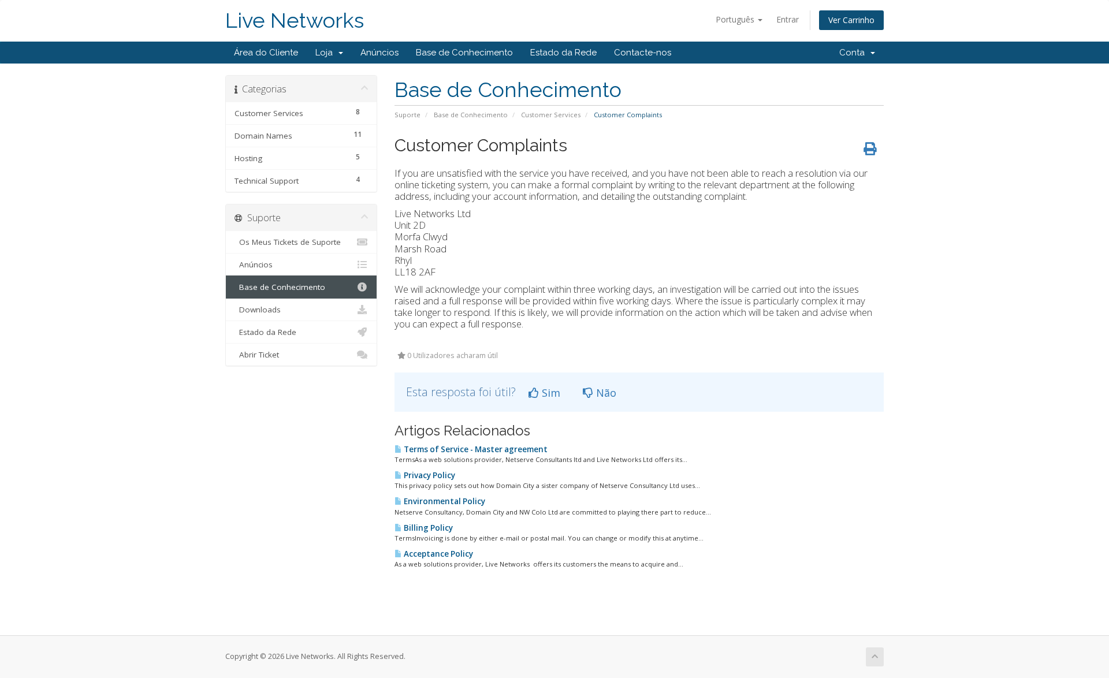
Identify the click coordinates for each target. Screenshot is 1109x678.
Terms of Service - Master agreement (475, 449)
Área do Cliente (266, 52)
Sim (549, 393)
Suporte (407, 114)
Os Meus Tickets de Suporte (288, 242)
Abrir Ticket (257, 354)
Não (604, 393)
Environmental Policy (443, 501)
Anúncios (379, 52)
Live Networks (294, 20)
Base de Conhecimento (464, 52)
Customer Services (550, 114)
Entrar (787, 19)
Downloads (258, 309)
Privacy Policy (428, 475)
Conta (854, 52)
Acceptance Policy (437, 554)
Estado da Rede (563, 52)
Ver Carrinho (851, 19)
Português (736, 19)
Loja (326, 52)
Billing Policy (427, 528)
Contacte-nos (642, 52)
